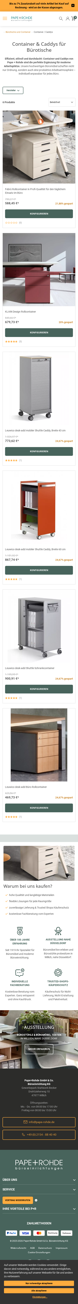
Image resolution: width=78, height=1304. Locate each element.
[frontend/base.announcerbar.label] (73, 5)
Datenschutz (45, 1248)
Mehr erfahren (39, 1049)
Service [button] (9, 1189)
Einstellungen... (39, 1297)
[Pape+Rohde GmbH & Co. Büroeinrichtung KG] (17, 19)
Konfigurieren (39, 213)
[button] (67, 18)
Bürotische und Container (18, 32)
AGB (32, 1248)
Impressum (61, 1248)
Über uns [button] (10, 1180)
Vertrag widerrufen (17, 1200)
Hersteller (11, 90)
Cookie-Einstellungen (39, 1252)
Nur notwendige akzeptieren (39, 1283)
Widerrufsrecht (18, 1248)
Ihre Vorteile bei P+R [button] (19, 1209)
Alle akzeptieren (39, 1290)
